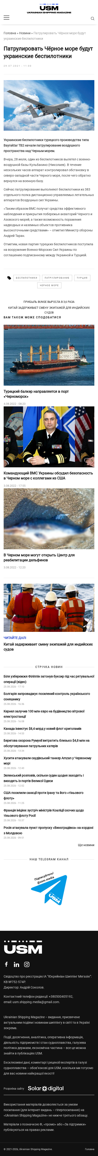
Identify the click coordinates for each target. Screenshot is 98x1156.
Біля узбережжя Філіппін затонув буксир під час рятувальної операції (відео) (49, 679)
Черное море (49, 285)
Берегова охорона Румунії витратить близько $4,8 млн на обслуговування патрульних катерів (47, 743)
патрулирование (57, 278)
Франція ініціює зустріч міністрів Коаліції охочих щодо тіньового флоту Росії (44, 813)
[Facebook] (6, 964)
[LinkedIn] (16, 964)
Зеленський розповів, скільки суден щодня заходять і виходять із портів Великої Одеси (44, 778)
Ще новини (86, 845)
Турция (82, 278)
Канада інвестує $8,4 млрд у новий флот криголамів (42, 728)
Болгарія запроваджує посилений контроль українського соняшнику (47, 696)
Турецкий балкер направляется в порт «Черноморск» (36, 394)
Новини (25, 33)
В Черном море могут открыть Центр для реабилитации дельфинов (39, 557)
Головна (10, 33)
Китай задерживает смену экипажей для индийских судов (49, 310)
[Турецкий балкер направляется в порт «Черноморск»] (49, 355)
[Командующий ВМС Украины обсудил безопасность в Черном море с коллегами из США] (49, 436)
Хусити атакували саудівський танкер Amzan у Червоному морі (47, 760)
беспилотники (26, 278)
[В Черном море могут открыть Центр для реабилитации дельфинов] (49, 518)
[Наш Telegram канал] (49, 889)
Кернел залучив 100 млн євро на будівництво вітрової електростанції (44, 714)
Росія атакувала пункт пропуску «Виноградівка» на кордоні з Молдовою (48, 830)
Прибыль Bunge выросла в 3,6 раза (49, 301)
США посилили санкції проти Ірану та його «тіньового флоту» (43, 795)
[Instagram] (26, 964)
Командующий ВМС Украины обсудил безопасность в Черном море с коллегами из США (48, 475)
